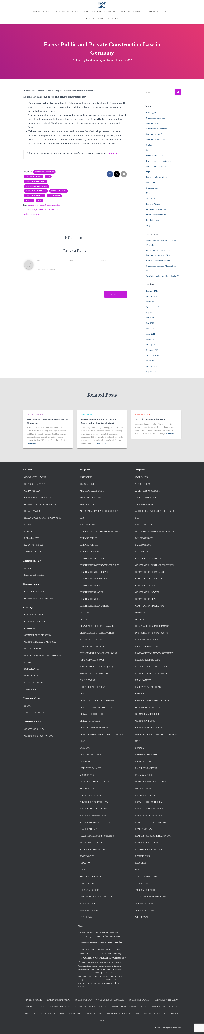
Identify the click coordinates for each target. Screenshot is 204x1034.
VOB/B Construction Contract (96, 897)
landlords (103, 962)
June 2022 (150, 323)
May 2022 (150, 328)
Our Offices (113, 19)
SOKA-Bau (109, 983)
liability (95, 966)
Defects (84, 619)
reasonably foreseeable (93, 849)
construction (102, 936)
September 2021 (152, 355)
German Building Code (92, 714)
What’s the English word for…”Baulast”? (162, 276)
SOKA (82, 870)
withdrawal (86, 917)
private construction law (94, 802)
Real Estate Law (152, 220)
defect (81, 953)
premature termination (85, 969)
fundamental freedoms (92, 687)
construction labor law (36, 191)
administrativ (33, 205)
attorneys (110, 932)
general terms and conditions (96, 707)
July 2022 (150, 318)
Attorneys (154, 12)
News (86, 12)
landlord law (87, 761)
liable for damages (90, 768)
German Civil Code (90, 721)
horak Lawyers (32, 511)
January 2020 (151, 366)
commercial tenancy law (86, 937)
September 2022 (152, 307)
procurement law (86, 973)
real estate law (88, 829)
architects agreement (44, 172)
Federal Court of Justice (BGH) (96, 667)
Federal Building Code (92, 660)
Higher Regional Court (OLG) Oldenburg (101, 734)
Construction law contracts (156, 129)
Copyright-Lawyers (34, 484)
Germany (82, 962)
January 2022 (151, 345)
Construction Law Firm (155, 134)
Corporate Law (32, 491)
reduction (85, 863)
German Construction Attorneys (158, 161)
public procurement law (93, 816)
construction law (58, 191)
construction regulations (94, 606)
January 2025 (151, 296)
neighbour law (88, 789)
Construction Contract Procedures (99, 565)
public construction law (93, 809)
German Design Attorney (37, 498)
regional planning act (32, 214)
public (58, 209)
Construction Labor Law (155, 118)
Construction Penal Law (103, 12)
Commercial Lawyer (35, 477)
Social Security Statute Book (96, 983)
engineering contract (92, 646)
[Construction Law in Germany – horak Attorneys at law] (102, 4)
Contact (167, 12)
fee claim (99, 954)
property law (111, 976)
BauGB (43, 205)
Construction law (40, 12)
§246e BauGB (86, 415)
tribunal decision (89, 890)
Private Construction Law (156, 209)
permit (101, 966)
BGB (48, 176)
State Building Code (90, 876)
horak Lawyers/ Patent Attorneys (42, 518)
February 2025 (152, 291)
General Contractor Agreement (97, 701)
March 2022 (151, 339)
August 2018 (151, 372)
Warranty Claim (88, 904)
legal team (86, 966)
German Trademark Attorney (40, 504)
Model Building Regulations (95, 782)
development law (89, 954)
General (29, 200)
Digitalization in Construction (97, 633)
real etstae (102, 980)
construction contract (35, 181)
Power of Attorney (94, 19)
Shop (148, 225)
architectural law (33, 176)
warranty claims (89, 910)
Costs (148, 150)
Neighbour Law (152, 188)
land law (85, 748)
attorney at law (98, 932)
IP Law (27, 525)
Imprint (149, 172)
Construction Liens (90, 599)
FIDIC (104, 954)
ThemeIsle (177, 1028)
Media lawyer (31, 531)
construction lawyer (34, 195)
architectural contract (85, 932)
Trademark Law (32, 552)
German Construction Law (94, 728)
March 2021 (151, 361)
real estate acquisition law (95, 822)
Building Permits (35, 415)
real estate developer (91, 980)
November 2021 (152, 350)
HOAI (39, 200)
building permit (142, 415)
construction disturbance (36, 186)
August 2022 (151, 312)
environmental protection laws (35, 209)
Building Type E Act (90, 552)
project (96, 972)
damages (84, 613)
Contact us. (114, 153)
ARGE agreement (89, 504)
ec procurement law (91, 640)
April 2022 (150, 334)
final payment (54, 195)
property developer (99, 976)
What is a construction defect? (158, 261)
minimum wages (88, 775)
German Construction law (38, 598)
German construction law (65, 12)
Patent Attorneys (33, 545)
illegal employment (93, 962)
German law (119, 957)
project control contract (106, 973)
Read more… (33, 443)
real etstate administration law (98, 836)
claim (116, 932)
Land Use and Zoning (91, 755)
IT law (27, 568)
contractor (106, 949)
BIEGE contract (88, 525)
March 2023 (151, 302)
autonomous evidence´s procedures (99, 511)
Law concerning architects (156, 177)
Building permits (152, 113)
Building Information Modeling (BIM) (100, 531)
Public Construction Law (131, 12)
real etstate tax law (91, 843)
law (108, 962)
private (51, 209)
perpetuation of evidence (113, 966)
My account (150, 182)
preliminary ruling (90, 795)
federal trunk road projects (96, 674)
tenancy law (87, 883)
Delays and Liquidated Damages (97, 626)
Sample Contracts (34, 575)
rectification (87, 856)
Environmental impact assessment (98, 653)
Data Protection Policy (155, 156)
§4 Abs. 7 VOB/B (87, 484)
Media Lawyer (31, 538)
